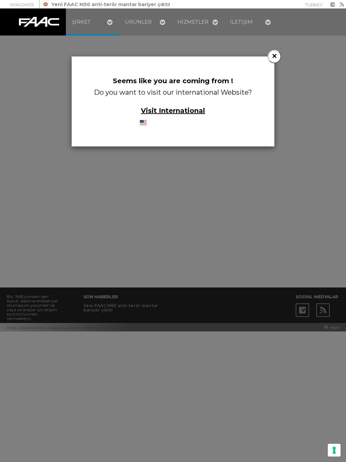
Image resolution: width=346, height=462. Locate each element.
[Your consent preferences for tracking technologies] (334, 450)
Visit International (173, 111)
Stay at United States (176, 122)
